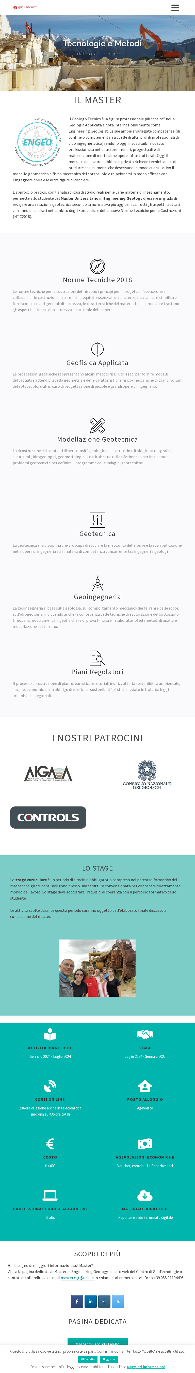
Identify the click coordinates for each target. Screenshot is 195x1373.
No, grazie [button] (109, 1359)
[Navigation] (175, 7)
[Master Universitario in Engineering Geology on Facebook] (77, 1301)
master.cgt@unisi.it (78, 1277)
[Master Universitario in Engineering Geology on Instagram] (104, 1301)
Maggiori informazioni (146, 1366)
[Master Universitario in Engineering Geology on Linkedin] (91, 1301)
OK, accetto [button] (87, 1359)
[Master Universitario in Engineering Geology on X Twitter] (118, 1301)
